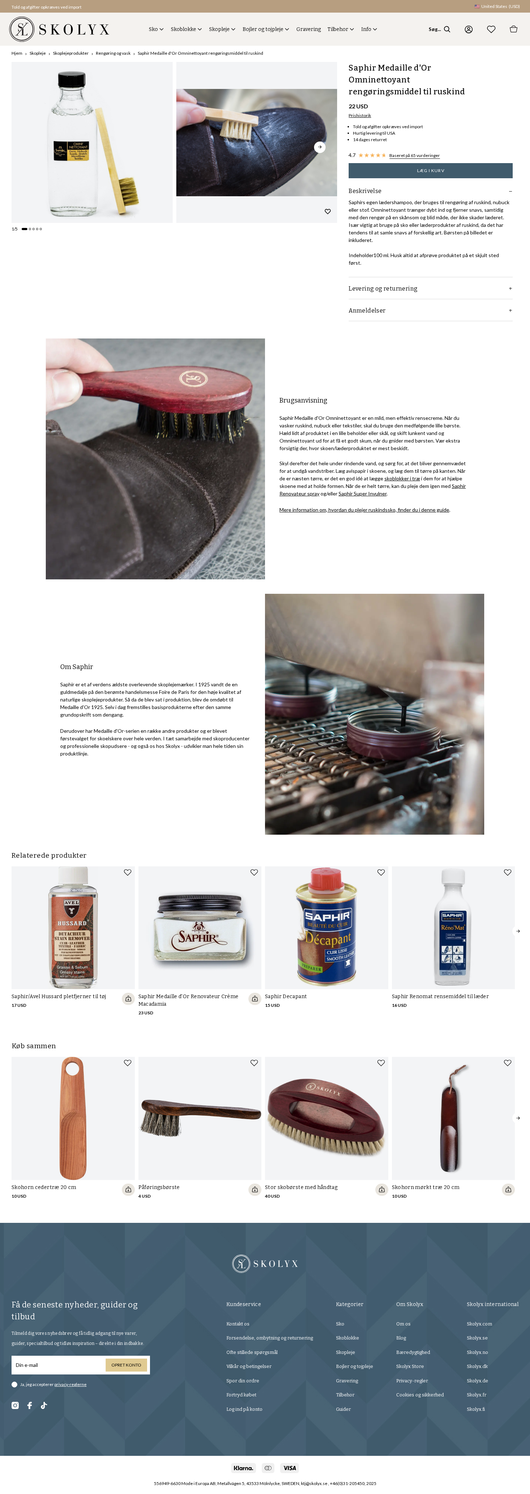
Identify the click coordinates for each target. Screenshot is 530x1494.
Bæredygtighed (413, 1352)
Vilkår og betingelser (248, 1366)
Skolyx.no (477, 1352)
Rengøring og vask (113, 53)
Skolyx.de (477, 1380)
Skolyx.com (479, 1324)
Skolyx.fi (476, 1409)
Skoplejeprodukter (71, 53)
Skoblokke (183, 29)
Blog (401, 1338)
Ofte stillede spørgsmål (252, 1352)
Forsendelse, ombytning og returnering (269, 1338)
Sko (153, 29)
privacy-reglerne (70, 1384)
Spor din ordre (242, 1380)
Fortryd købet (241, 1394)
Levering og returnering (383, 288)
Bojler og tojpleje (263, 29)
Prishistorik (360, 115)
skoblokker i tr (400, 478)
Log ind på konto (244, 1409)
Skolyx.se (477, 1338)
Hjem (17, 53)
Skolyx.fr (476, 1394)
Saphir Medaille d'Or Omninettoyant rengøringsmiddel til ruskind (200, 53)
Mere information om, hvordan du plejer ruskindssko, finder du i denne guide (364, 510)
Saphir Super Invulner (363, 493)
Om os (403, 1324)
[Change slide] (24, 229)
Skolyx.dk (477, 1366)
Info (366, 29)
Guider (343, 1409)
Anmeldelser (367, 310)
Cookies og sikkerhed (420, 1394)
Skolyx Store (410, 1366)
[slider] (92, 142)
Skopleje (219, 29)
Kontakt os (237, 1324)
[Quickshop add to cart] (128, 999)
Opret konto (126, 1365)
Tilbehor (337, 29)
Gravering (308, 29)
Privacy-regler (412, 1380)
